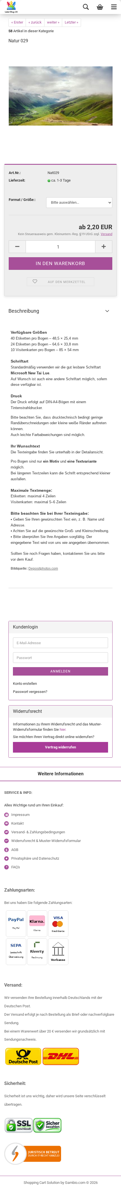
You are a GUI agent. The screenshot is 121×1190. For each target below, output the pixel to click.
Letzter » (71, 22)
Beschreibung (23, 311)
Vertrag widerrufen (60, 747)
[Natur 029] (61, 91)
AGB (14, 850)
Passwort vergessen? (30, 692)
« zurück (35, 22)
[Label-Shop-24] (9, 7)
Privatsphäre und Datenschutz (35, 858)
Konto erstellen (25, 683)
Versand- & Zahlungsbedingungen (38, 832)
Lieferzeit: (17, 180)
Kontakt (17, 823)
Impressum (20, 815)
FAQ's (15, 867)
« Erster (17, 22)
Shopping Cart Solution (42, 1182)
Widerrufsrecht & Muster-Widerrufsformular (46, 841)
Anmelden (60, 671)
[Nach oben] (15, 1181)
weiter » (53, 22)
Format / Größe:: (22, 200)
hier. (63, 729)
